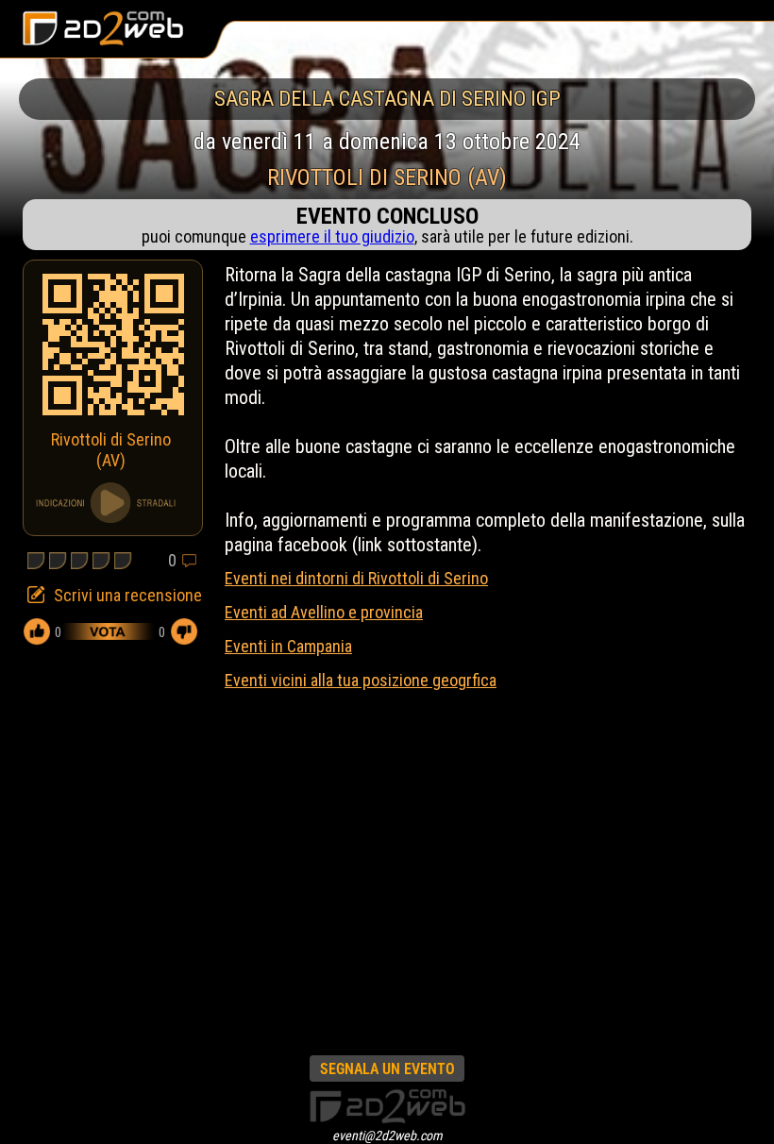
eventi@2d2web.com (387, 1135)
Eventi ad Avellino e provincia (324, 612)
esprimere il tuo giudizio (332, 236)
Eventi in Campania (288, 646)
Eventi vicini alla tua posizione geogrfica (360, 680)
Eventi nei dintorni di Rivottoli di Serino (356, 578)
